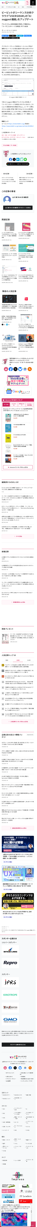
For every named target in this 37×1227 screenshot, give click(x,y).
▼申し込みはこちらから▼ (8, 1212)
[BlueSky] (20, 369)
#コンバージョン (21, 137)
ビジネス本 (14, 404)
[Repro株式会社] (10, 963)
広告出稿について (18, 1098)
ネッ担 (21, 362)
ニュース (3, 928)
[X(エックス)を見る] (15, 1067)
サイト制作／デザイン (29, 1113)
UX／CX (16, 1122)
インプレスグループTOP (26, 1081)
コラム (15, 1143)
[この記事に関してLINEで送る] (25, 159)
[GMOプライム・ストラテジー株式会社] (10, 1020)
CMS (4, 1117)
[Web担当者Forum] (18, 1058)
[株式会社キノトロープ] (10, 995)
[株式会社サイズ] (10, 1007)
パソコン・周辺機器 (29, 404)
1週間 (18, 660)
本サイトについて (10, 1073)
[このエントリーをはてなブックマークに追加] (17, 159)
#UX (6, 135)
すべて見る (19, 536)
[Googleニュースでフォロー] (25, 1067)
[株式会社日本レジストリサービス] (10, 982)
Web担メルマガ (18, 1095)
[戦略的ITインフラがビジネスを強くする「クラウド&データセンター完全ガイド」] (8, 1187)
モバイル (28, 1126)
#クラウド (12, 137)
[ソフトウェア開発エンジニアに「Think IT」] (25, 1187)
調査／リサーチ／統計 (18, 1117)
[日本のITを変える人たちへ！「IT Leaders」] (25, 1197)
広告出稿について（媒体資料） (26, 1073)
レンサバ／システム (29, 1122)
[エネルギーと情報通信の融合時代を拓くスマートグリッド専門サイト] (8, 1202)
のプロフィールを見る (17, 207)
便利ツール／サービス (6, 1147)
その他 (27, 1130)
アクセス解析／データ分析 (18, 1113)
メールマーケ (6, 1130)
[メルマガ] (6, 369)
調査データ (28, 1140)
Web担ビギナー (6, 1095)
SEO (3, 7)
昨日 (7, 660)
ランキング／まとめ (29, 1147)
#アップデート (21, 135)
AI (18, 7)
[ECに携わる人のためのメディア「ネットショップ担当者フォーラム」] (25, 1202)
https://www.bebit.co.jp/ (16, 124)
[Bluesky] (20, 1067)
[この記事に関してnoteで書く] (21, 159)
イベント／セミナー (17, 1147)
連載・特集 (28, 1095)
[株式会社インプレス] (18, 1176)
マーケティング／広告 (10, 7)
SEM (15, 1130)
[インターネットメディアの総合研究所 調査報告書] (25, 1192)
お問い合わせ (9, 1076)
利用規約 (23, 1076)
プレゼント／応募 (29, 1160)
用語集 (4, 1164)
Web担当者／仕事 (30, 1117)
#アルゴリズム (5, 137)
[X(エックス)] (15, 369)
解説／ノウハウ (6, 1140)
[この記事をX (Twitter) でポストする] (14, 159)
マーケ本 (6, 404)
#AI (3, 135)
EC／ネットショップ (18, 1126)
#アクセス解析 (12, 135)
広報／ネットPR (6, 1126)
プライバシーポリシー (11, 1078)
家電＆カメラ (21, 404)
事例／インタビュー (17, 1139)
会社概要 (8, 1081)
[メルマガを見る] (5, 1067)
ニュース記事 (17, 1160)
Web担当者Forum (8, 2)
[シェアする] (10, 159)
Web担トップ (4, 926)
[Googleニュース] (25, 369)
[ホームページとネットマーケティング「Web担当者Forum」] (8, 1192)
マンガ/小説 (29, 1143)
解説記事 (5, 1160)
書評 (4, 1143)
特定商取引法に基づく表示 (27, 1078)
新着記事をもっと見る (19, 602)
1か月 (28, 660)
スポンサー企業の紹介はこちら (18, 1044)
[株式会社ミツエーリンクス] (10, 950)
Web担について (6, 1098)
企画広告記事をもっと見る (19, 828)
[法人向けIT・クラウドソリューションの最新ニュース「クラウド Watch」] (8, 1197)
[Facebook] (11, 369)
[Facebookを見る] (10, 1067)
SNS (23, 7)
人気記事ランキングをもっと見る (19, 721)
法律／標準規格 (6, 1122)
